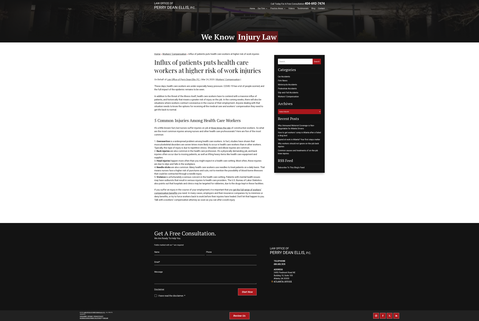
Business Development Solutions (90, 318)
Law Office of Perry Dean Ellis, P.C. (183, 79)
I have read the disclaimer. (171, 295)
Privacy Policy (98, 316)
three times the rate (221, 128)
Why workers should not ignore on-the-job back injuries (298, 145)
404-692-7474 (315, 3)
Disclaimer (159, 289)
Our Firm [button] (261, 8)
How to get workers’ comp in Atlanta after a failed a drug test (299, 134)
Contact (321, 8)
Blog (313, 8)
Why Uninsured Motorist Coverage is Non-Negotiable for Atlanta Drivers (296, 127)
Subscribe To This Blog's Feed (291, 167)
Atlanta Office (283, 282)
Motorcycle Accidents (287, 84)
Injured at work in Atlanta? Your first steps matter (299, 139)
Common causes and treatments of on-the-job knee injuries (298, 152)
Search (317, 62)
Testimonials (303, 8)
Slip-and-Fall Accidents (288, 92)
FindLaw (105, 318)
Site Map (90, 316)
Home (252, 8)
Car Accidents (284, 76)
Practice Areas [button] (276, 8)
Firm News (282, 80)
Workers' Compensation (228, 79)
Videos (291, 8)
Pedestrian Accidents (287, 88)
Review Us (239, 315)
